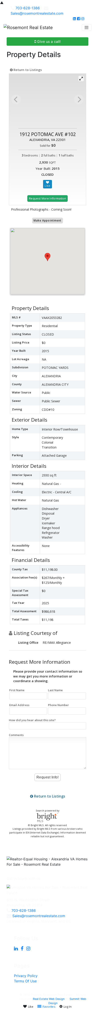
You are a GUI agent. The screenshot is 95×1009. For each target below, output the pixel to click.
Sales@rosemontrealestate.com (37, 13)
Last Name (55, 690)
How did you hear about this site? (32, 720)
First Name (17, 690)
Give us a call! (48, 41)
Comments (16, 735)
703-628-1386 (27, 8)
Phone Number (58, 705)
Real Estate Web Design (49, 999)
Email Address (19, 705)
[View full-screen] (81, 78)
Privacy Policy (26, 975)
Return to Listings (27, 70)
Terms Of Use (25, 981)
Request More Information (47, 198)
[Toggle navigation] (86, 27)
